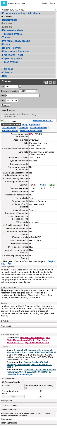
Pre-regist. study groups (16, 41)
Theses (6, 37)
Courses (7, 16)
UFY (31, 134)
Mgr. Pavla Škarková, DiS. (37, 342)
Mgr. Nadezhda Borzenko (32, 337)
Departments (9, 20)
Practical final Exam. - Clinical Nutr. (43, 122)
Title (3, 96)
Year (3, 100)
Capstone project (12, 58)
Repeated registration (17, 194)
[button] (4, 3)
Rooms (6, 44)
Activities (6, 321)
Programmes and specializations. (21, 13)
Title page (7, 69)
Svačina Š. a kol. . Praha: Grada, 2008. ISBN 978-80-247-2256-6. (29, 364)
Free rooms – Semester (15, 51)
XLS (10, 264)
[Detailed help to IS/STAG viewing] (54, 82)
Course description (11, 124)
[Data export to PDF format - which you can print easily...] (45, 82)
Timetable (23, 127)
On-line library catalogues (21, 374)
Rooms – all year (11, 48)
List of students (9, 127)
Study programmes (31, 124)
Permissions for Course (31, 130)
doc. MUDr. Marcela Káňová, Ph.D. (28, 338)
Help (4, 76)
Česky (52, 3)
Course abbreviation (10, 91)
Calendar (7, 72)
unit (2, 86)
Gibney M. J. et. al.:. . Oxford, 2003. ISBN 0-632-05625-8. (31, 370)
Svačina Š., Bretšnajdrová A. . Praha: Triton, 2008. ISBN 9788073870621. (30, 351)
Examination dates (13, 30)
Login (44, 3)
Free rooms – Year (12, 55)
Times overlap (10, 62)
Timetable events (12, 34)
